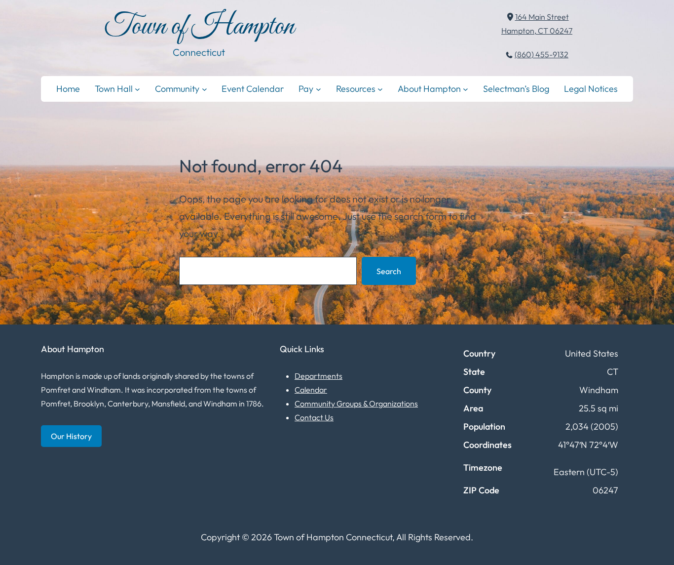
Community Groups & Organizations (356, 403)
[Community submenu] (204, 88)
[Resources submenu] (380, 88)
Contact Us (314, 417)
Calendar (311, 390)
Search (388, 271)
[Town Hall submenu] (137, 88)
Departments (318, 376)
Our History (71, 436)
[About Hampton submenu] (465, 88)
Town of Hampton (199, 26)
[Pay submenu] (318, 88)
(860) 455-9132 (541, 54)
